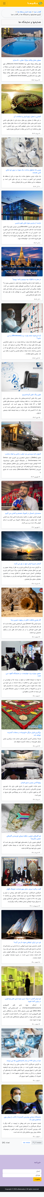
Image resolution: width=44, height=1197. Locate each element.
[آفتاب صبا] (35, 3)
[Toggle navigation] (4, 3)
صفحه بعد (26, 1142)
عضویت (37, 1179)
